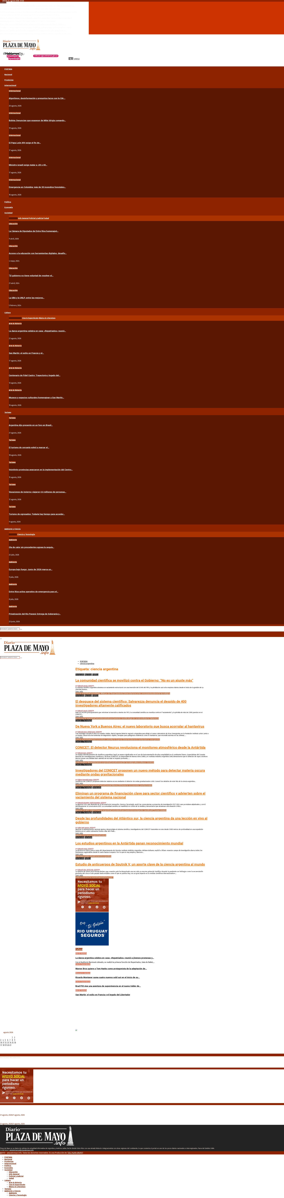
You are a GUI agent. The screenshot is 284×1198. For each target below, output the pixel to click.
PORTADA (8, 69)
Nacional (8, 75)
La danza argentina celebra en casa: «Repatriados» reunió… (37, 331)
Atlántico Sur (80, 835)
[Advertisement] (142, 1013)
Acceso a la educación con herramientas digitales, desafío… (38, 253)
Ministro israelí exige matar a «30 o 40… (28, 165)
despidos (104, 718)
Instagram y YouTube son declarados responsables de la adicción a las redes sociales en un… (33, 30)
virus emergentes (152, 739)
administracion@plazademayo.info (21, 1150)
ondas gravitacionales (143, 785)
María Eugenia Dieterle (120, 739)
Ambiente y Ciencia (12, 529)
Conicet (93, 693)
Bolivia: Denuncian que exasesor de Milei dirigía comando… (37, 120)
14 (10, 1042)
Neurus (138, 762)
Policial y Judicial (16, 1176)
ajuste (77, 718)
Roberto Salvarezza (151, 718)
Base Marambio (89, 762)
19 (6, 1045)
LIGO (120, 785)
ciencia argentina (82, 693)
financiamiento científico (118, 718)
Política (7, 202)
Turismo (7, 412)
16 (15, 1042)
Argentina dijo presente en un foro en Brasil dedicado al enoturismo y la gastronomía (30, 9)
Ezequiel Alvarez (111, 785)
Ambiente (13, 540)
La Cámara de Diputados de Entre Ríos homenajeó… (33, 231)
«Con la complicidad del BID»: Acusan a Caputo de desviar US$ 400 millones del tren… (30, 15)
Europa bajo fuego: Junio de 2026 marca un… (30, 569)
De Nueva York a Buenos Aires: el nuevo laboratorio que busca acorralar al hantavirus (139, 726)
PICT (153, 810)
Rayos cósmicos (147, 762)
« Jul (2, 1053)
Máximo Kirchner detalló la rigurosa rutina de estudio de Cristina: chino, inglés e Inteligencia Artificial (36, 18)
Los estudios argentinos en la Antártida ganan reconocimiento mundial (129, 843)
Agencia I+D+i (80, 810)
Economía (8, 207)
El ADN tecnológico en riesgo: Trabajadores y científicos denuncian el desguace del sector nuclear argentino (38, 12)
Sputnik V (109, 877)
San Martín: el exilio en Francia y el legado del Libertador (102, 995)
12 (6, 1042)
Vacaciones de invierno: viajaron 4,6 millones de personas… (37, 492)
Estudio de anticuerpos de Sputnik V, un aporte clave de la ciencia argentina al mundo (140, 864)
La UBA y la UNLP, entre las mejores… (26, 298)
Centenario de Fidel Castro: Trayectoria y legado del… (34, 375)
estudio (103, 877)
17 (1, 1045)
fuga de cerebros (136, 718)
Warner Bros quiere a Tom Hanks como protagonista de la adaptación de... (111, 968)
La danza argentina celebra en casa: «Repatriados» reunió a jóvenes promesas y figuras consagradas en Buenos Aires (52, 1062)
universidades (160, 810)
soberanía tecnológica (161, 693)
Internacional (10, 85)
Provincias (8, 80)
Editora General (82, 779)
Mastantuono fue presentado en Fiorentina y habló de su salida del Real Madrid (28, 21)
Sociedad (8, 213)
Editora (80, 686)
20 (8, 1045)
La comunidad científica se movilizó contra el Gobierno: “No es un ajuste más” (134, 680)
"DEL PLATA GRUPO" (75, 1153)
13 (8, 1042)
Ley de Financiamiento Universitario (119, 693)
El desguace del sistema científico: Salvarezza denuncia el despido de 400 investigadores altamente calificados (130, 703)
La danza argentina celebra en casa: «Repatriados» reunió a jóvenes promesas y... (114, 958)
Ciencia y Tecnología (83, 721)
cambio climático (90, 856)
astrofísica (79, 785)
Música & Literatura (82, 973)
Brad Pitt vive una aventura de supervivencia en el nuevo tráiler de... (108, 986)
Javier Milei (100, 693)
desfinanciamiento (124, 810)
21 (10, 1045)
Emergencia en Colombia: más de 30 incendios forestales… (37, 187)
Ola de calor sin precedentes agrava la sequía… (31, 547)
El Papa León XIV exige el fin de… (25, 143)
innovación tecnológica (125, 762)
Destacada (79, 675)
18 (3, 1045)
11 (3, 1042)
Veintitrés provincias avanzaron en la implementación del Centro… (41, 469)
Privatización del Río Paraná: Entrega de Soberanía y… (35, 614)
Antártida (79, 762)
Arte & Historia (15, 323)
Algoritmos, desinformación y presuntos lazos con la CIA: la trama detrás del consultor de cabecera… (36, 33)
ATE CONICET (91, 810)
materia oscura (128, 785)
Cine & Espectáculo (82, 964)
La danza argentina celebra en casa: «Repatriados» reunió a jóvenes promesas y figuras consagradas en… (37, 5)
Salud (11, 1178)
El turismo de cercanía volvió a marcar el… (29, 447)
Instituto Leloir (105, 739)
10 (1, 1042)
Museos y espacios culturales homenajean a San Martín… (36, 397)
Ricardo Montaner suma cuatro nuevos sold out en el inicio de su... (107, 977)
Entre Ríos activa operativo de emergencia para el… (33, 591)
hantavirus (94, 739)
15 (13, 1042)
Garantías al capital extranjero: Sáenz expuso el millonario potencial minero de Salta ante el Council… (36, 27)
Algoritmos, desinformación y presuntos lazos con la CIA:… (37, 98)
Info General (14, 1174)
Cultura (7, 313)
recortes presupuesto (143, 693)
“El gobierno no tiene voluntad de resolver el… (31, 275)
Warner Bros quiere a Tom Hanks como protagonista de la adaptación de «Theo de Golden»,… (33, 24)
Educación (13, 224)
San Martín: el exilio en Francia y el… (26, 353)
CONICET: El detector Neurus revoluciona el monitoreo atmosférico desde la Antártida (140, 747)
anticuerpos (80, 877)
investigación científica (141, 810)
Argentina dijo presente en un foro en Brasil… (31, 425)
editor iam (81, 827)
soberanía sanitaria (137, 739)
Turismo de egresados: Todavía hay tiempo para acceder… (37, 514)
